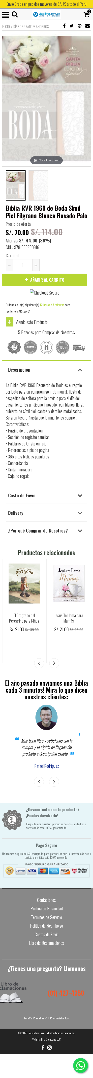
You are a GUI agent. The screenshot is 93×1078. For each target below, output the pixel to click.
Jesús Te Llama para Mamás (69, 618)
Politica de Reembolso (46, 925)
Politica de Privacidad (47, 908)
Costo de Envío (21, 495)
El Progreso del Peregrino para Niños (24, 618)
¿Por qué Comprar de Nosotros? (38, 530)
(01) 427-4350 (66, 992)
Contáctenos (46, 900)
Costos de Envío (47, 934)
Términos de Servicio (46, 917)
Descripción (19, 369)
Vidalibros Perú (37, 1033)
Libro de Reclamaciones (46, 943)
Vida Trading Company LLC (46, 1039)
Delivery (15, 512)
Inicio (6, 26)
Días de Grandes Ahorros (31, 26)
